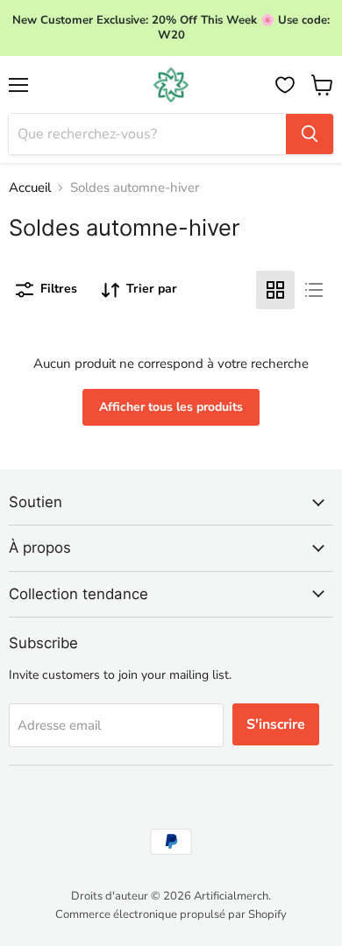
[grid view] (275, 290)
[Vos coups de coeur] (285, 85)
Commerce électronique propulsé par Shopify (171, 914)
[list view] (314, 290)
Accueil (30, 187)
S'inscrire (275, 724)
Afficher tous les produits (171, 407)
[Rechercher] (309, 134)
